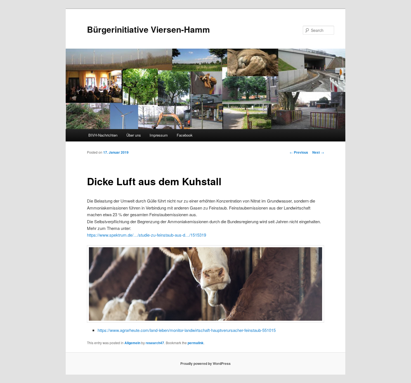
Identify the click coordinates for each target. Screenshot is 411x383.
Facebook (185, 135)
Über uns (133, 135)
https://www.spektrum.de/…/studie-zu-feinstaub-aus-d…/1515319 (146, 235)
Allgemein (132, 342)
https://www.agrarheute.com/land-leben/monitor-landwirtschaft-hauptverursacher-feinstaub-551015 (187, 330)
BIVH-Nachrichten (102, 135)
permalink (196, 342)
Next (318, 152)
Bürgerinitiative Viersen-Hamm (148, 29)
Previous (299, 152)
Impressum (159, 135)
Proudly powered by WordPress (205, 363)
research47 (155, 342)
